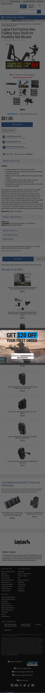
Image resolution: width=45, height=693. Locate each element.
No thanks (22, 361)
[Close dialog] (1, 331)
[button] (22, 358)
